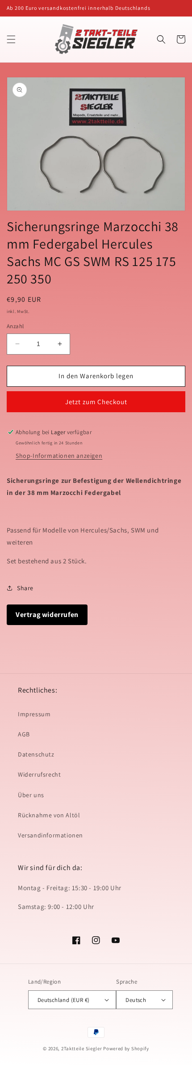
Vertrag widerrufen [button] (47, 614)
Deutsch (135, 1000)
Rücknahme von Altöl (49, 815)
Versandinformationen (50, 835)
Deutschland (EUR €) (64, 1000)
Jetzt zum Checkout (96, 401)
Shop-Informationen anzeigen (59, 456)
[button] (11, 39)
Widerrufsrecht (39, 774)
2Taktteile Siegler (81, 1048)
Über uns (31, 795)
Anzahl (15, 326)
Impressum (34, 714)
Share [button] (25, 588)
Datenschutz (36, 754)
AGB (24, 734)
